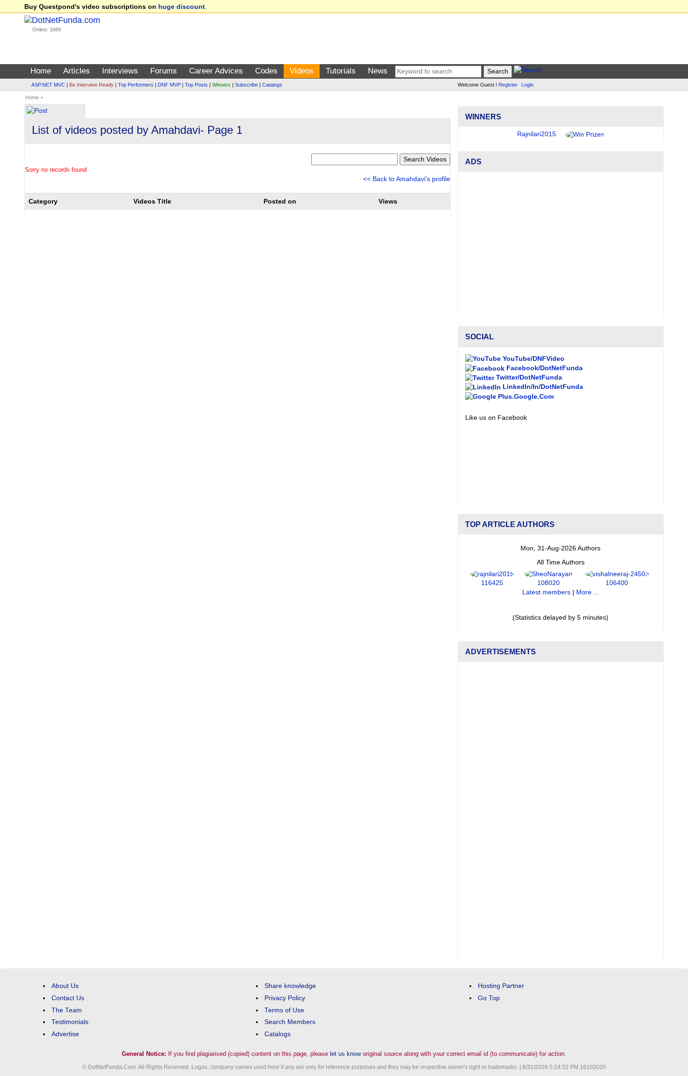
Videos (302, 70)
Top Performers (136, 85)
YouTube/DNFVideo (532, 358)
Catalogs (272, 85)
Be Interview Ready (91, 85)
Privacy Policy (284, 998)
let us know (345, 1053)
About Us (65, 985)
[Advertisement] (560, 244)
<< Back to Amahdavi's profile (406, 179)
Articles (76, 70)
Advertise (65, 1034)
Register (508, 85)
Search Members (289, 1021)
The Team (66, 1010)
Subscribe (246, 85)
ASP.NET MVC (48, 85)
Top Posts (196, 85)
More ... (587, 592)
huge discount (181, 6)
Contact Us (67, 998)
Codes (266, 70)
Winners (221, 85)
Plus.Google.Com (525, 396)
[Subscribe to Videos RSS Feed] (449, 108)
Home (40, 70)
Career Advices (216, 70)
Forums (163, 70)
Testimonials (69, 1021)
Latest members (546, 592)
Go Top (489, 998)
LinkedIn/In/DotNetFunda (542, 386)
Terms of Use (284, 1010)
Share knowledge (290, 985)
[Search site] (528, 71)
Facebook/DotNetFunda (544, 368)
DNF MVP (169, 85)
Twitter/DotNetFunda (528, 377)
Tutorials (341, 70)
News (378, 70)
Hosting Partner (501, 985)
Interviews (120, 70)
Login (527, 85)
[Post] (37, 111)
